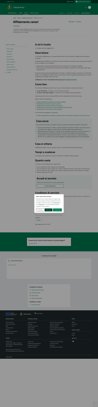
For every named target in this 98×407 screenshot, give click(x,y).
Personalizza (40, 210)
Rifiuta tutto (48, 210)
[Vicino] (62, 195)
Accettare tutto (57, 210)
